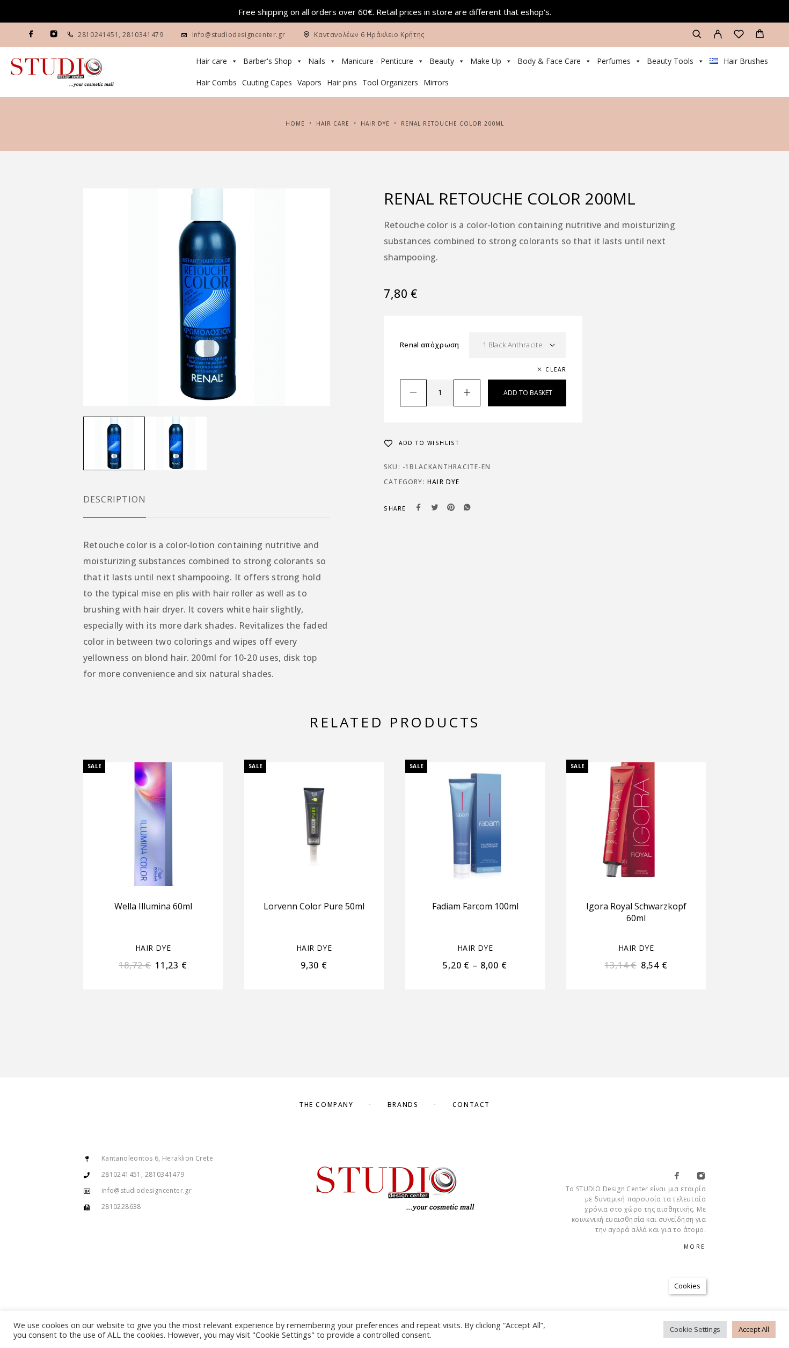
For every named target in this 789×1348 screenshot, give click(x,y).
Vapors (309, 82)
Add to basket (527, 392)
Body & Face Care (549, 61)
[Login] (717, 35)
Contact (471, 1104)
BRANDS (403, 1104)
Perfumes (614, 61)
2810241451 (98, 34)
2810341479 (142, 34)
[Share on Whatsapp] (467, 508)
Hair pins (342, 82)
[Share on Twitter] (435, 508)
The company (326, 1104)
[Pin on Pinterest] (451, 508)
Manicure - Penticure (377, 61)
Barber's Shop (267, 61)
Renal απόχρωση (429, 344)
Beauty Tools (670, 61)
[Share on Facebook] (419, 508)
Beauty (441, 61)
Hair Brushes (746, 61)
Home (295, 123)
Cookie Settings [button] (695, 1329)
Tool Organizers (390, 82)
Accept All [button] (754, 1329)
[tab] (114, 506)
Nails (316, 61)
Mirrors (436, 82)
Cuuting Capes (267, 82)
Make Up (485, 61)
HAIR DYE (375, 123)
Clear (555, 369)
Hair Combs (216, 82)
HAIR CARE (332, 123)
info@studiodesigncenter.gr (239, 34)
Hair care (211, 61)
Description (114, 499)
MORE (695, 1246)
